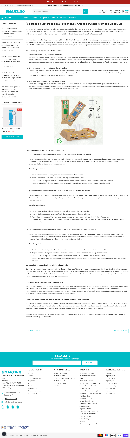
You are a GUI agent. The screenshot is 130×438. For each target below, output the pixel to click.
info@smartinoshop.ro (25, 5)
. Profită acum (65, 2)
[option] (12, 124)
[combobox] (57, 11)
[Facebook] (3, 407)
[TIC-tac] (13, 407)
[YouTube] (18, 407)
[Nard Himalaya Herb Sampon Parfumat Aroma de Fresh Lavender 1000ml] (12, 117)
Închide (123, 2)
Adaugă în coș (12, 137)
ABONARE (90, 363)
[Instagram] (8, 407)
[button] (2, 117)
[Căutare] (60, 11)
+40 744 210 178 (9, 5)
